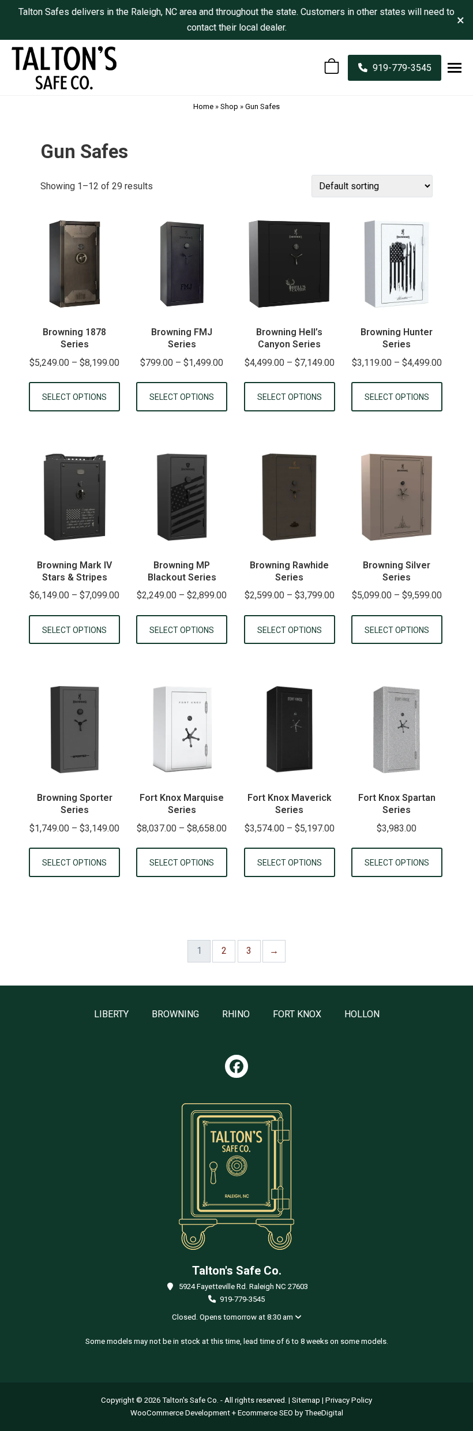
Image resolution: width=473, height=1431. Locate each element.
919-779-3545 (242, 1299)
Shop (229, 106)
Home (203, 106)
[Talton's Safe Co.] (64, 67)
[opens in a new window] (236, 1066)
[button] (454, 67)
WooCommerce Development (180, 1412)
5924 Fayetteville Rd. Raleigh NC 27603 (243, 1286)
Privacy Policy (348, 1400)
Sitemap (306, 1400)
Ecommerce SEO (265, 1412)
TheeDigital (324, 1412)
